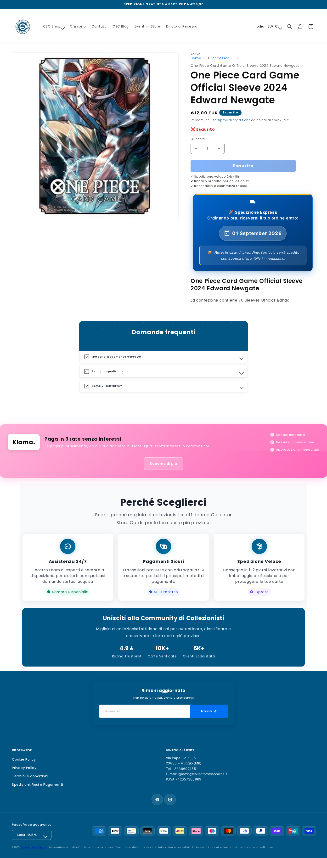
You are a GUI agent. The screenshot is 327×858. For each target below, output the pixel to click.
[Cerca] (289, 26)
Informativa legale (219, 847)
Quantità (198, 139)
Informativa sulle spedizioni (175, 847)
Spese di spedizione (234, 120)
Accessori (221, 58)
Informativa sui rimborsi (64, 847)
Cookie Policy (24, 759)
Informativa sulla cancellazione (253, 847)
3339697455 (185, 769)
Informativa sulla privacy (97, 847)
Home (196, 58)
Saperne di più (163, 463)
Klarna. (23, 442)
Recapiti (201, 847)
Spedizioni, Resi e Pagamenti (37, 784)
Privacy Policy (24, 767)
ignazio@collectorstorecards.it (202, 774)
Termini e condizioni (30, 776)
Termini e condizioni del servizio (135, 847)
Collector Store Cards (33, 847)
